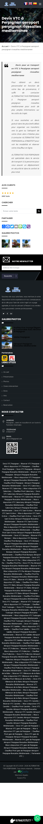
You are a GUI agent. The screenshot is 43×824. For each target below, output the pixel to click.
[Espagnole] (35, 3)
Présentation (8, 376)
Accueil (5, 46)
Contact (6, 400)
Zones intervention (10, 386)
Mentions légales (21, 775)
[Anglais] (30, 3)
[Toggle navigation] (40, 4)
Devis (5, 391)
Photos (6, 381)
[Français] (26, 3)
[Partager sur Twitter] (3, 313)
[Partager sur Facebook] (7, 313)
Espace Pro (21, 778)
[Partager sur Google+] (11, 313)
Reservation (7, 405)
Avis (5, 395)
